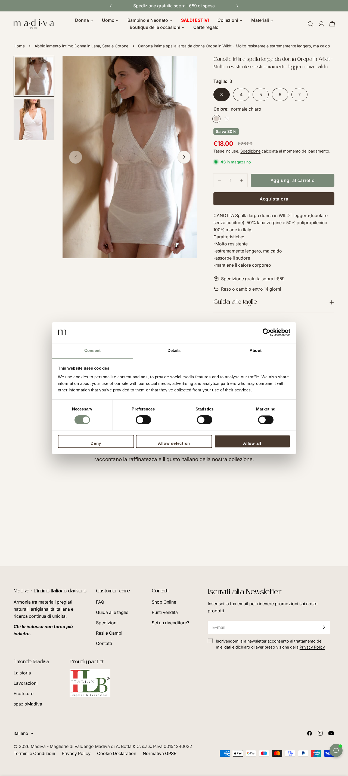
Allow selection (174, 443)
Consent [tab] (92, 350)
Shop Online (164, 602)
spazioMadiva (28, 704)
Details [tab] (174, 350)
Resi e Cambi (109, 633)
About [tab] (256, 350)
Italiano (21, 733)
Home (19, 46)
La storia (22, 672)
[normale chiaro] (216, 119)
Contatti (104, 643)
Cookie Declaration (116, 753)
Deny (96, 443)
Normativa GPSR (159, 753)
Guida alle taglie (112, 612)
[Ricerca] (310, 24)
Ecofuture (23, 693)
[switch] (143, 419)
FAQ (100, 602)
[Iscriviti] (324, 627)
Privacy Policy (76, 753)
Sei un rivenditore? (170, 622)
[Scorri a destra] (184, 157)
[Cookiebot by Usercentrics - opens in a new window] (266, 332)
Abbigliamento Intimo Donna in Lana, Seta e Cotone (81, 46)
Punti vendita (165, 612)
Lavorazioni (26, 683)
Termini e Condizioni (34, 753)
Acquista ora (274, 199)
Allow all (252, 443)
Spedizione (250, 151)
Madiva (39, 746)
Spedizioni (106, 622)
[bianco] (227, 119)
